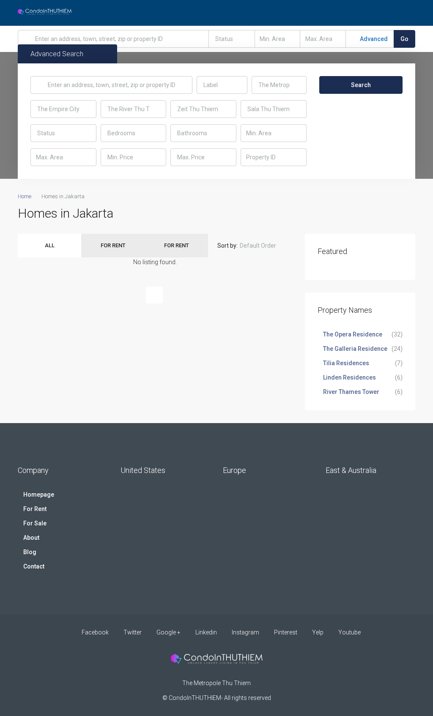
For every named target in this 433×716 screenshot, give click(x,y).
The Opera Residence (352, 334)
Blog (29, 552)
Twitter (132, 632)
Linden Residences (349, 377)
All (50, 245)
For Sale (35, 523)
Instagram (245, 632)
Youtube (349, 632)
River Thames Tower (351, 391)
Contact (33, 566)
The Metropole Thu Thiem (216, 683)
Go (404, 39)
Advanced (373, 39)
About (31, 537)
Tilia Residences (346, 363)
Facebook (95, 632)
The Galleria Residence (355, 348)
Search (361, 85)
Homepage (38, 494)
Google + (168, 632)
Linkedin (206, 632)
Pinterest (286, 632)
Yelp (318, 632)
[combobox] (231, 39)
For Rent (113, 245)
